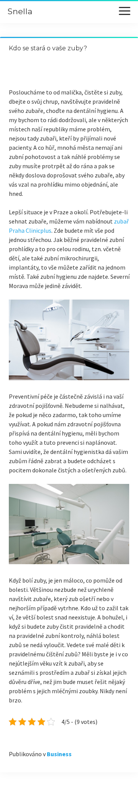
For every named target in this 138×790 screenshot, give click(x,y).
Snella (20, 11)
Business (59, 754)
